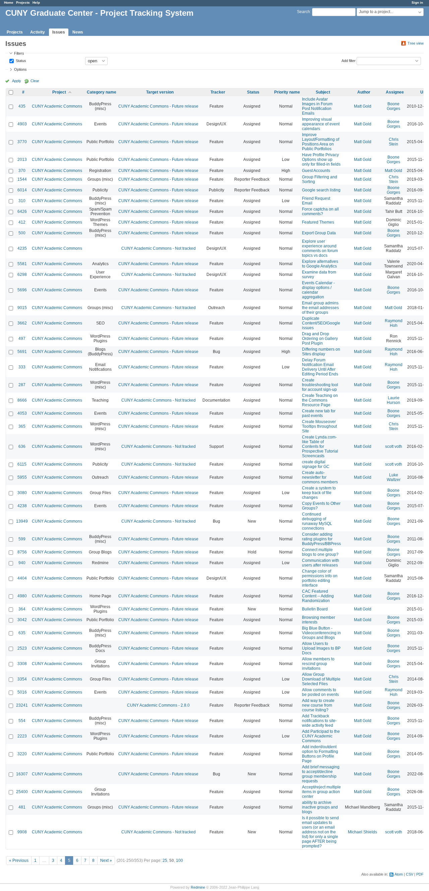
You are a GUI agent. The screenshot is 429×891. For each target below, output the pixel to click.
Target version (160, 92)
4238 (22, 505)
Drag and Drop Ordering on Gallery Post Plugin (320, 339)
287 (21, 384)
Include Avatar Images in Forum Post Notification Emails (317, 106)
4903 (22, 124)
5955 (22, 477)
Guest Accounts (316, 170)
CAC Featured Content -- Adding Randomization (318, 596)
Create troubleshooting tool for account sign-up (320, 385)
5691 (22, 351)
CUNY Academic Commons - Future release (158, 106)
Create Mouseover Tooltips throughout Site (319, 426)
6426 (22, 211)
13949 (22, 521)
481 (21, 807)
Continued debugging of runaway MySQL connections (317, 521)
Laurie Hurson (393, 400)
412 (21, 222)
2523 (22, 648)
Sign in (417, 2)
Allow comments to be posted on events (320, 692)
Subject (323, 92)
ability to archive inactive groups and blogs (320, 807)
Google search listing (321, 190)
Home (8, 2)
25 (165, 860)
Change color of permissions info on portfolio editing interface (320, 578)
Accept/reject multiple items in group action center (321, 792)
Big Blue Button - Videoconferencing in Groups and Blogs (321, 633)
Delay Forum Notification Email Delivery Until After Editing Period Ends (320, 367)
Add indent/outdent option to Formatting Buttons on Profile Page (320, 754)
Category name (101, 92)
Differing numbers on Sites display (321, 351)
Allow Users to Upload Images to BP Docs (321, 648)
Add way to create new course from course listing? (318, 705)
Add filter (349, 60)
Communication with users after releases (320, 563)
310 (21, 200)
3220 (22, 754)
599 (21, 539)
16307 (22, 774)
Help (36, 2)
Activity (37, 32)
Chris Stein (394, 141)
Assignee (395, 92)
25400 (22, 791)
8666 (22, 400)
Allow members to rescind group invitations (318, 664)
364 (21, 609)
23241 (22, 705)
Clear (34, 81)
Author (363, 92)
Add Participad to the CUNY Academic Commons (321, 736)
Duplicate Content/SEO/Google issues (321, 323)
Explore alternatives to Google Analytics (320, 264)
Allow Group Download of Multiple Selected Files (321, 679)
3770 (22, 141)
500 (21, 233)
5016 (22, 692)
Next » (106, 860)
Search (303, 11)
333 (21, 367)
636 (21, 446)
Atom (398, 874)
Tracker (217, 92)
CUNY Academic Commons (57, 106)
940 (21, 562)
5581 (22, 263)
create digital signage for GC (315, 464)
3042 (22, 619)
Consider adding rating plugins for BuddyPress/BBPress (321, 539)
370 (21, 170)
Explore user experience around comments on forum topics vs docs (320, 248)
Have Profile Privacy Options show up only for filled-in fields (321, 160)
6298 (22, 274)
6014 (22, 190)
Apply (16, 81)
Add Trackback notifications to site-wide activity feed (319, 721)
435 (21, 106)
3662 (22, 323)
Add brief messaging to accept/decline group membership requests (321, 774)
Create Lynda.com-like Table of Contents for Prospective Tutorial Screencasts (320, 446)
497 (21, 338)
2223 (22, 736)
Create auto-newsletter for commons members (320, 477)
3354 (22, 679)
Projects (23, 2)
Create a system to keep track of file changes (319, 493)
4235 (22, 248)
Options (20, 69)
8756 (22, 552)
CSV (409, 874)
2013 (22, 159)
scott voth (393, 446)
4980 (22, 596)
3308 (22, 663)
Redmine (198, 887)
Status (20, 60)
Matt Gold (362, 106)
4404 (22, 578)
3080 (22, 492)
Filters (19, 53)
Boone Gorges (393, 106)
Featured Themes (318, 222)
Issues (58, 32)
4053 (22, 413)
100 (179, 860)
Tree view (416, 43)
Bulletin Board (315, 609)
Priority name (287, 92)
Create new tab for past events (318, 413)
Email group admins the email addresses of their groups (320, 308)
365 (21, 426)
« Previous (18, 860)
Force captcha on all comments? (320, 211)
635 (21, 633)
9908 (22, 832)
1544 (22, 179)
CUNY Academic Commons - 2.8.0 (158, 705)
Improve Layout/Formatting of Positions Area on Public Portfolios (320, 141)
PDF (420, 874)
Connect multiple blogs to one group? (320, 552)
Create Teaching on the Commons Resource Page (320, 400)
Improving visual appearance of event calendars (321, 124)
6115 (21, 464)
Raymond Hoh (394, 323)
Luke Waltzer (394, 477)
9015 (22, 307)
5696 (22, 290)
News (77, 32)
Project (59, 92)
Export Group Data (319, 233)
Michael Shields (362, 832)
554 (21, 720)
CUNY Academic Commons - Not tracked (158, 248)
